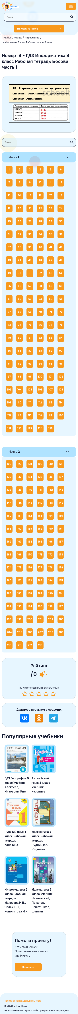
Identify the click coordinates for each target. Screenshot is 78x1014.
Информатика (32, 37)
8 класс (18, 37)
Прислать (28, 967)
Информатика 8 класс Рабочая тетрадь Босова (27, 42)
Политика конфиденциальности (23, 1001)
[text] (53, 693)
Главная (7, 37)
